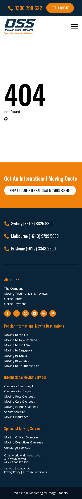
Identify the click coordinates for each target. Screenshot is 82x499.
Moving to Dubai (15, 356)
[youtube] (34, 313)
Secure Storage (14, 412)
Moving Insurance (16, 417)
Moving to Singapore (18, 350)
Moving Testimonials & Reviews (26, 294)
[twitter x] (25, 313)
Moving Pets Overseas (19, 396)
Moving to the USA (17, 345)
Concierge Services (17, 448)
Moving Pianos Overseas (21, 407)
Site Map (9, 468)
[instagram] (16, 313)
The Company (13, 288)
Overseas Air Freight (18, 391)
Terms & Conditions (35, 472)
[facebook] (7, 313)
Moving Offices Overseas (21, 437)
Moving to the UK (16, 335)
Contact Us (23, 468)
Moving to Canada (16, 361)
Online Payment (15, 304)
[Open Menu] (74, 26)
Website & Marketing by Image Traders (41, 493)
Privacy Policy (12, 472)
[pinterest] (52, 313)
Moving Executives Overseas (23, 442)
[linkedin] (43, 313)
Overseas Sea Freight (18, 386)
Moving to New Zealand (20, 340)
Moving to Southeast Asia (21, 366)
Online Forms (13, 299)
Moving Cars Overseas (19, 401)
